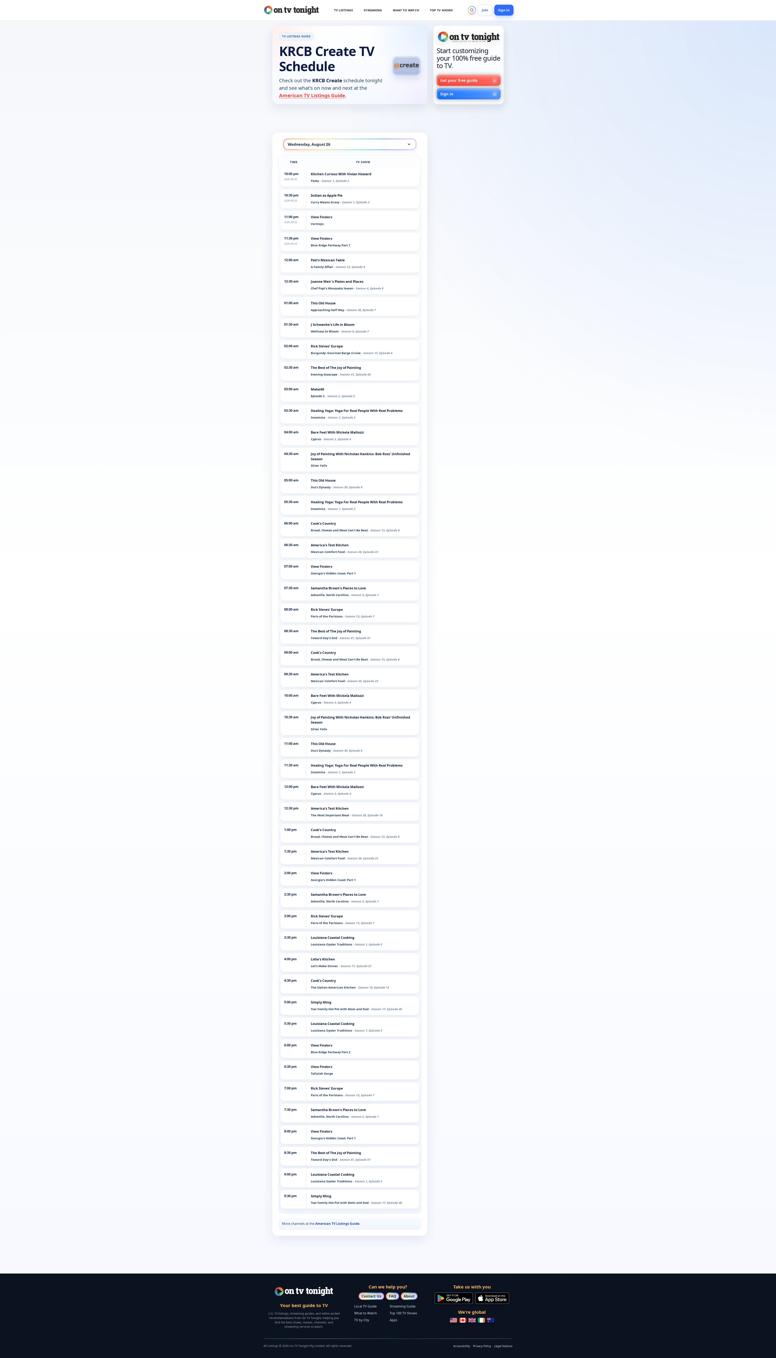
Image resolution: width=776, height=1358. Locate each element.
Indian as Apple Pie (327, 195)
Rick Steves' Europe (327, 346)
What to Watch (365, 1313)
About (409, 1296)
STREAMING (373, 10)
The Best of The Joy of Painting (336, 367)
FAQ (392, 1296)
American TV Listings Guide (312, 95)
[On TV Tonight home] (469, 37)
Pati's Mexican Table (328, 260)
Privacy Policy (482, 1346)
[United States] (453, 1320)
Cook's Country (323, 523)
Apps (393, 1320)
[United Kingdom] (472, 1320)
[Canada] (462, 1320)
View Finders (321, 217)
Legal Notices (503, 1346)
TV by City (361, 1320)
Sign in (504, 10)
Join (485, 10)
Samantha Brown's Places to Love (338, 588)
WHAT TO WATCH (406, 10)
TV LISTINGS (343, 10)
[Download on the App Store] (492, 1298)
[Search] (472, 10)
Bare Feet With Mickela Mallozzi (337, 432)
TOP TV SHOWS (441, 10)
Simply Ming (321, 1002)
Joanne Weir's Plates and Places (337, 281)
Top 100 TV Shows (403, 1313)
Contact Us (371, 1296)
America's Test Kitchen (330, 545)
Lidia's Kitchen (323, 959)
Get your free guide (459, 80)
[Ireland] (481, 1320)
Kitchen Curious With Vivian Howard (341, 174)
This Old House (323, 303)
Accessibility (461, 1346)
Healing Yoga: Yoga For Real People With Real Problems (357, 410)
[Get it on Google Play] (454, 1298)
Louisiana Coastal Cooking (332, 937)
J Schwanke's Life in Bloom (332, 324)
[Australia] (490, 1320)
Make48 (317, 389)
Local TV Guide (365, 1306)
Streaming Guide (402, 1306)
